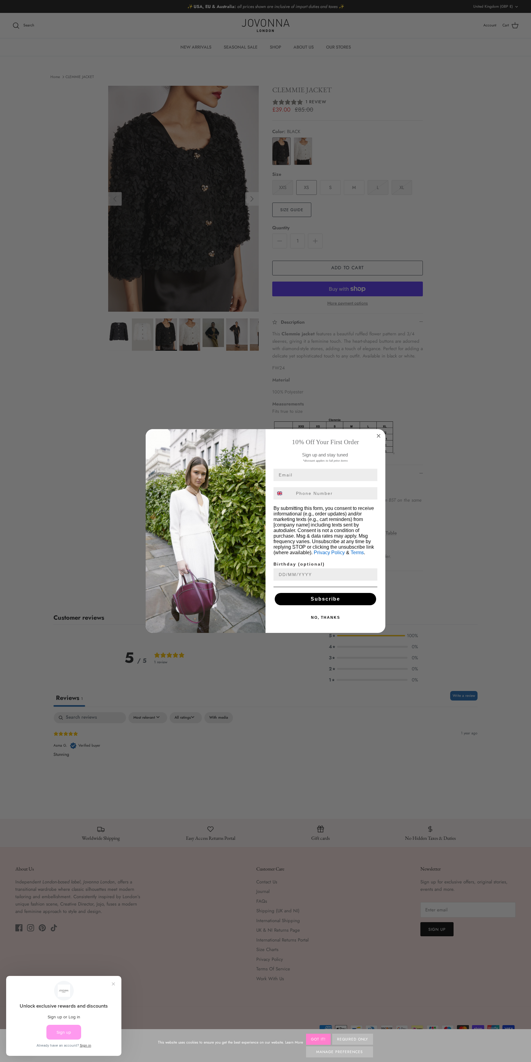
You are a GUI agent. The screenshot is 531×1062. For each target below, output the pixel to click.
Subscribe (325, 599)
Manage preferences (339, 1052)
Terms (357, 552)
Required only (352, 1039)
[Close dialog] (378, 436)
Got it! (318, 1039)
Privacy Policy (329, 552)
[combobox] (283, 493)
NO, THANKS (325, 617)
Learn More (294, 1042)
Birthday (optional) (299, 564)
